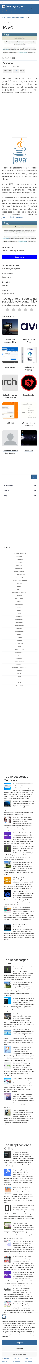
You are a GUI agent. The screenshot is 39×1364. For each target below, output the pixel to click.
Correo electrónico (19, 580)
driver (19, 583)
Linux (16, 70)
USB (19, 676)
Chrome (19, 565)
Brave (15, 1014)
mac (19, 613)
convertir (19, 577)
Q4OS (15, 862)
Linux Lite (15, 846)
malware (19, 616)
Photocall (16, 1257)
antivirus (19, 559)
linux (19, 610)
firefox (19, 595)
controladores (19, 574)
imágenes (19, 604)
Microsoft (19, 619)
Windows (19, 685)
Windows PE (17, 925)
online (19, 640)
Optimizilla (16, 1286)
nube (19, 634)
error (19, 589)
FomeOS (16, 1110)
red (19, 655)
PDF (19, 646)
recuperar (19, 652)
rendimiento (19, 661)
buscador (19, 562)
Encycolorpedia (18, 1223)
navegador (19, 631)
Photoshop (19, 649)
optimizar (19, 643)
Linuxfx (15, 998)
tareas (19, 670)
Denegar (19, 1348)
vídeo (19, 679)
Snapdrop (16, 1170)
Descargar (19, 257)
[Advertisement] (19, 116)
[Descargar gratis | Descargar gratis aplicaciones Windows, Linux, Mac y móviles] (3, 6)
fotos (19, 601)
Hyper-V (16, 802)
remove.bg (16, 817)
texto (19, 673)
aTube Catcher (18, 907)
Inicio (3, 17)
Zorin (14, 1094)
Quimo (15, 1079)
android (19, 556)
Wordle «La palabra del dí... (22, 1188)
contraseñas (19, 571)
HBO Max (16, 833)
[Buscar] (34, 477)
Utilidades (20, 17)
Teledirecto (17, 1302)
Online (20, 490)
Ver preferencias (19, 1354)
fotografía (19, 598)
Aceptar (19, 1342)
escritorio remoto (19, 592)
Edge (19, 586)
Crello (15, 891)
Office (19, 637)
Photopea (16, 1152)
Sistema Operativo (19, 667)
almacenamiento (19, 553)
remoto (19, 658)
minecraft (19, 622)
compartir (19, 568)
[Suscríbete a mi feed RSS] (2, 2)
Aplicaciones (11, 17)
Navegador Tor (18, 1063)
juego (19, 607)
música (19, 628)
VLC (14, 878)
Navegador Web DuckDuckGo (23, 1047)
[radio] (7, 310)
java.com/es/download (12, 217)
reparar (19, 664)
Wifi (19, 682)
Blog (20, 495)
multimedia (19, 625)
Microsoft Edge (18, 1030)
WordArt (15, 1241)
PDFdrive (16, 1205)
